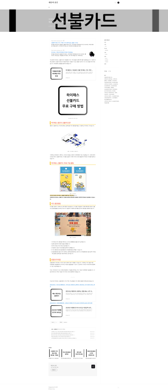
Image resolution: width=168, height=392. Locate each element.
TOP (118, 388)
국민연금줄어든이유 (107, 99)
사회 (105, 44)
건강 (105, 42)
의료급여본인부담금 (107, 82)
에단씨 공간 (53, 2)
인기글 (109, 71)
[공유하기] (55, 322)
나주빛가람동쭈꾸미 (107, 97)
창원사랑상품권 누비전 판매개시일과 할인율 (60, 336)
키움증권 (106, 61)
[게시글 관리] (56, 322)
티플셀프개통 (106, 103)
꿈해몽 (105, 80)
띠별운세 (112, 87)
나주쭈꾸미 (106, 94)
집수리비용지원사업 (107, 91)
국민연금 (113, 91)
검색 (115, 3)
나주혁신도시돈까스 (107, 96)
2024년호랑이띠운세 (108, 89)
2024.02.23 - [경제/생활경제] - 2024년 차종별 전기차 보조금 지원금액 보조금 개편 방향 (71, 303)
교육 (105, 52)
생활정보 (106, 50)
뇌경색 (116, 92)
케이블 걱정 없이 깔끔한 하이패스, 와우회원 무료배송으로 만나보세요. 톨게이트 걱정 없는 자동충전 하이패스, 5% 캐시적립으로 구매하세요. (68, 54)
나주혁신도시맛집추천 (108, 84)
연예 (105, 64)
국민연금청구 (114, 89)
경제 (52, 329)
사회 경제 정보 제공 (54, 367)
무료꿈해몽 (109, 80)
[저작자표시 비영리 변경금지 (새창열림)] (65, 322)
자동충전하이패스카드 (108, 77)
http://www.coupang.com (56, 40)
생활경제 (55, 329)
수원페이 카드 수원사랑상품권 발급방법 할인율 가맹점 (62, 331)
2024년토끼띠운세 (115, 101)
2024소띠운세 (111, 94)
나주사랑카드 (114, 80)
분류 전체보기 (107, 40)
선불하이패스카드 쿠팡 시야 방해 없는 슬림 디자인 (64, 42)
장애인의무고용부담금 (108, 79)
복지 (106, 46)
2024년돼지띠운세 (115, 96)
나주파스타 (115, 79)
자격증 (106, 54)
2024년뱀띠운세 (107, 85)
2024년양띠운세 (114, 85)
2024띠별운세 (114, 97)
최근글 (105, 71)
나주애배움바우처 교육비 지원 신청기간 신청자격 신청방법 (63, 338)
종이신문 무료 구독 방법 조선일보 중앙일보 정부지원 (62, 334)
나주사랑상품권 (107, 87)
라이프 (105, 48)
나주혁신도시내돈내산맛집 (109, 92)
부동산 (106, 58)
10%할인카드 (115, 84)
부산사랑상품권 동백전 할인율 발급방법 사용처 (61, 333)
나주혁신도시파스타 (107, 101)
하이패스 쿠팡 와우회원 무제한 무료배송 (62, 52)
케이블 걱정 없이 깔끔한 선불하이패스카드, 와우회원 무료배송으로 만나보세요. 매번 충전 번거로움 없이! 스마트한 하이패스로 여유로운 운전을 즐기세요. (72, 45)
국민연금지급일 (115, 82)
